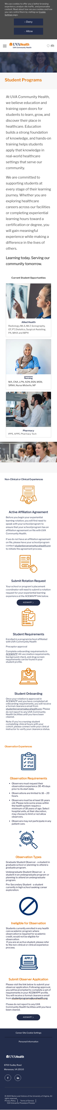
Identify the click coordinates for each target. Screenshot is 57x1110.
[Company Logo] (20, 46)
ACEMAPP (11, 654)
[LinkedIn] (18, 1078)
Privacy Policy (10, 1101)
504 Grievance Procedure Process (21, 1103)
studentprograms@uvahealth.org (33, 545)
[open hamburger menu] (5, 45)
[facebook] (8, 1078)
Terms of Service (27, 1101)
